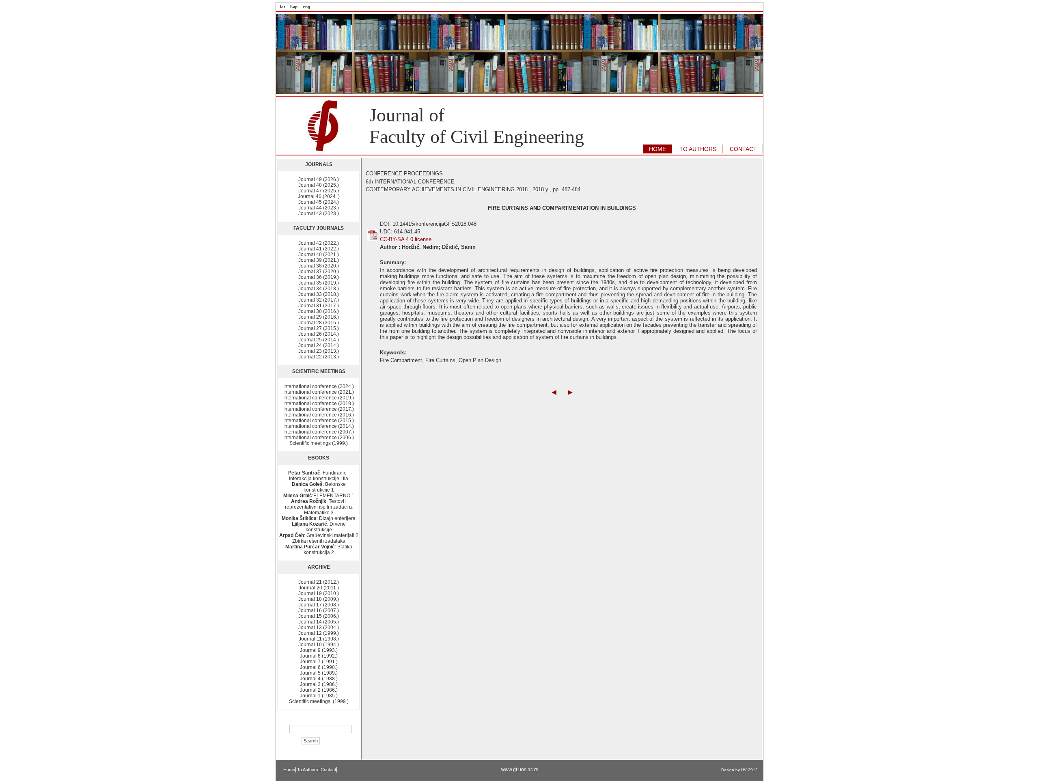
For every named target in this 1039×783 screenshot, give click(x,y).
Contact (328, 769)
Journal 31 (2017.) (318, 305)
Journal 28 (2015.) (318, 323)
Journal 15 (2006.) (318, 616)
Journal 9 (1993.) (319, 650)
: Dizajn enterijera (319, 518)
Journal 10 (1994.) (318, 644)
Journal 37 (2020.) (318, 271)
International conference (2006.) (318, 437)
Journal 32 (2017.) (318, 300)
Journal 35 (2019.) (318, 283)
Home (289, 769)
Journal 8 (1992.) (319, 656)
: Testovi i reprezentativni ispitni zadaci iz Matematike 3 (319, 507)
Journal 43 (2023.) (318, 213)
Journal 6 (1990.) (319, 667)
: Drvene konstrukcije (319, 527)
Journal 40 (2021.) (318, 254)
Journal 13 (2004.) (318, 627)
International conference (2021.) (318, 392)
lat (282, 6)
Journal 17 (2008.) (318, 605)
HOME (657, 149)
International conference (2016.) (318, 415)
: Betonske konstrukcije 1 (319, 487)
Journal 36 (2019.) (318, 277)
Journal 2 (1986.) (319, 690)
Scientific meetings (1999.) (318, 443)
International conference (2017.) (318, 409)
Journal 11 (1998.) (319, 639)
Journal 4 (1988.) (319, 679)
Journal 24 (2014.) (318, 345)
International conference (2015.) (318, 420)
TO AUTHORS (697, 149)
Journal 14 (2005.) (318, 622)
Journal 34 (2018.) (318, 288)
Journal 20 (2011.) (319, 588)
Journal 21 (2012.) (318, 582)
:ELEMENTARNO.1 (318, 495)
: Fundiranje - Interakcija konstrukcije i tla (318, 475)
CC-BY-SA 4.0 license (405, 239)
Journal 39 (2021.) (318, 260)
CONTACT (743, 149)
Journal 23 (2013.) (318, 351)
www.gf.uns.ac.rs (519, 769)
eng (306, 6)
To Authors (308, 769)
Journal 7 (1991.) (319, 661)
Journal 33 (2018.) (318, 294)
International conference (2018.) (318, 403)
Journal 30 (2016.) (318, 311)
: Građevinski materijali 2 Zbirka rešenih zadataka (318, 538)
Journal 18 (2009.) (318, 599)
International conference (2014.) (318, 426)
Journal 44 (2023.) (318, 208)
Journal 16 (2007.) (318, 610)
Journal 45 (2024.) (318, 202)
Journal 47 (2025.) (318, 191)
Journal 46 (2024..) (319, 196)
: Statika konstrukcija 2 (318, 549)
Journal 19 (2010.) (318, 593)
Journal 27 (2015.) (318, 328)
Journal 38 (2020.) (318, 266)
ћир (293, 6)
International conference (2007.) (318, 432)
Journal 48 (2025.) (318, 185)
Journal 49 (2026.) (318, 179)
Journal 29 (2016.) (318, 317)
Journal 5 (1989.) (319, 673)
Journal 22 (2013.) (318, 357)
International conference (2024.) (318, 386)
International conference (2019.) (318, 398)
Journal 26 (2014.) (318, 334)
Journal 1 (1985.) (319, 696)
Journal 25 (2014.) (318, 340)
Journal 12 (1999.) (318, 633)
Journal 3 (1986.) (319, 684)
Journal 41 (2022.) (318, 249)
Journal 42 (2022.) (318, 243)
